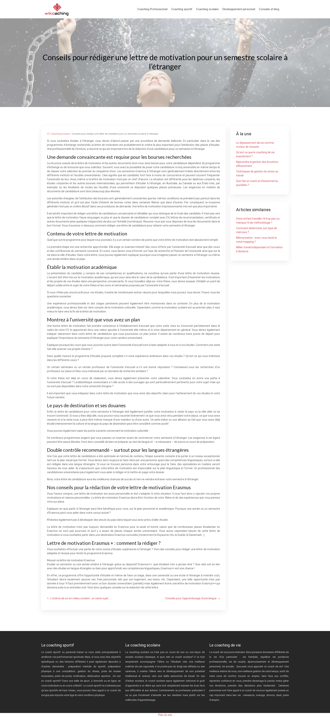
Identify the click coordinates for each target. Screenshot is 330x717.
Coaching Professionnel (152, 9)
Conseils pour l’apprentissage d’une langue (191, 598)
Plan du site (165, 714)
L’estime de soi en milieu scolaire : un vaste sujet (79, 598)
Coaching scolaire (207, 9)
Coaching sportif (181, 9)
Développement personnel (238, 9)
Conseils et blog (269, 9)
